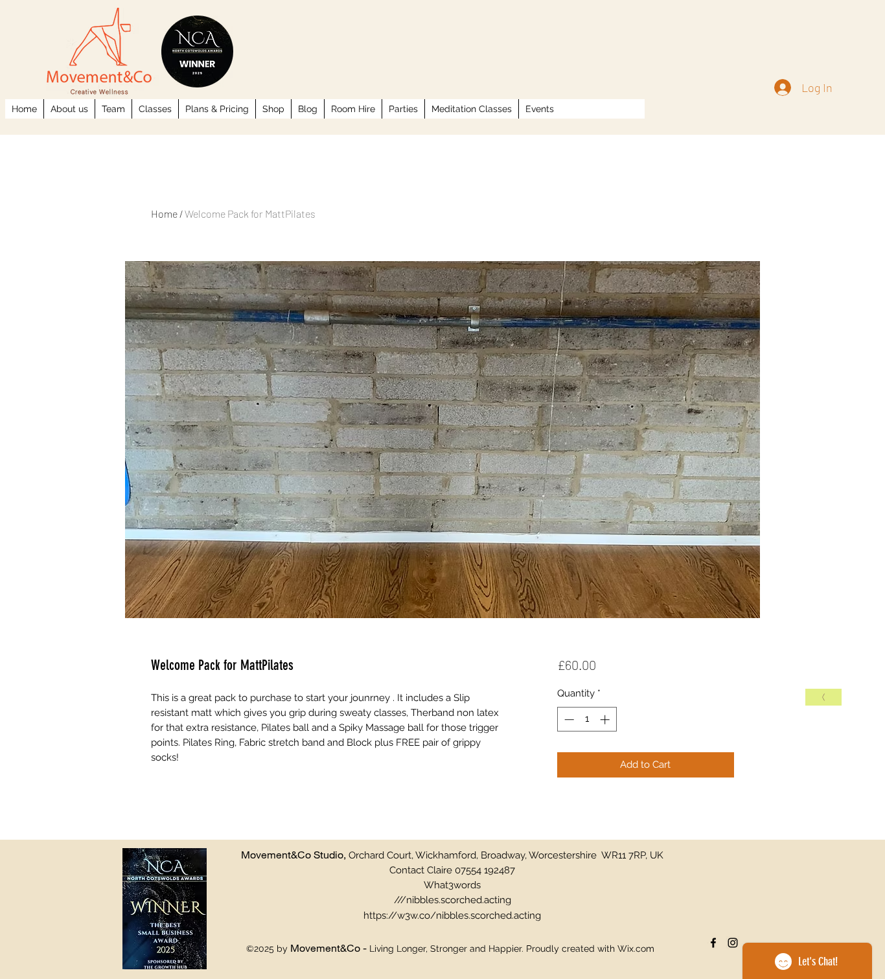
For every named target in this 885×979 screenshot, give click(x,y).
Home (164, 213)
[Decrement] (568, 719)
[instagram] (732, 942)
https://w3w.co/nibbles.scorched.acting (452, 915)
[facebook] (713, 942)
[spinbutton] (586, 719)
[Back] (823, 697)
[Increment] (606, 719)
